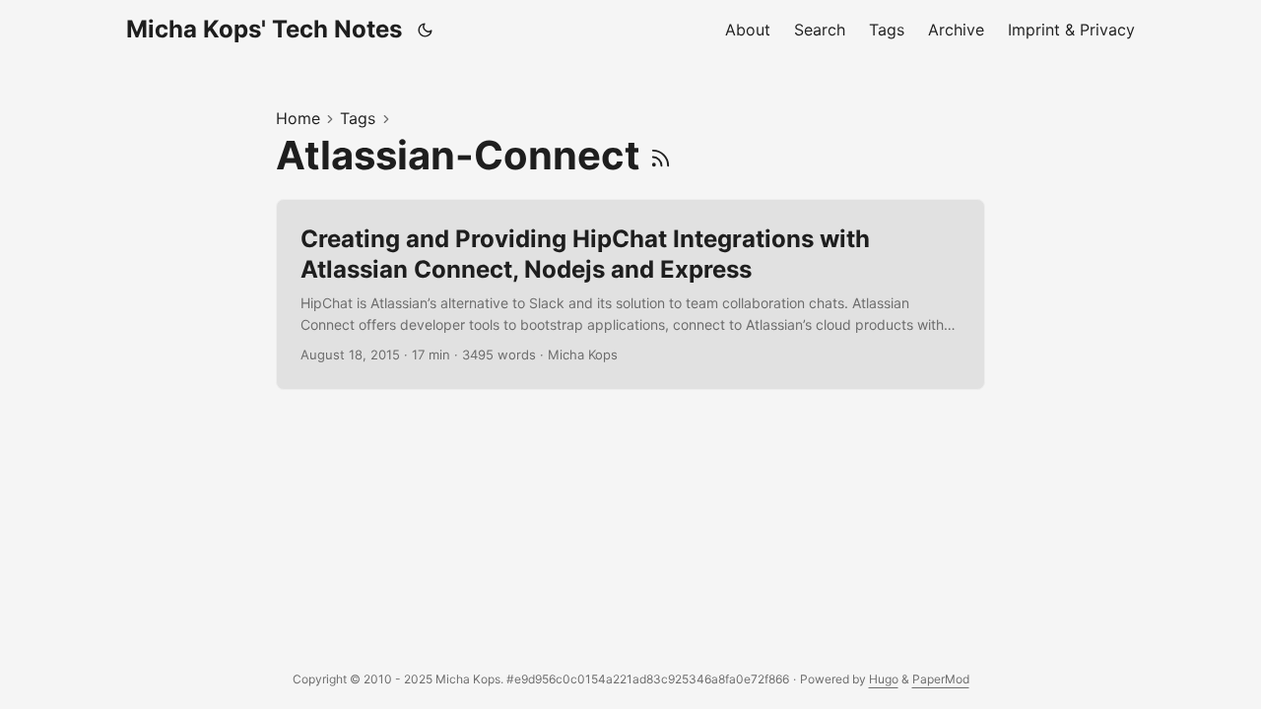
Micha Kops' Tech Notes (264, 29)
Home (298, 118)
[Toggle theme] (425, 29)
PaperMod (940, 679)
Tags (357, 118)
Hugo (883, 679)
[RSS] (660, 155)
